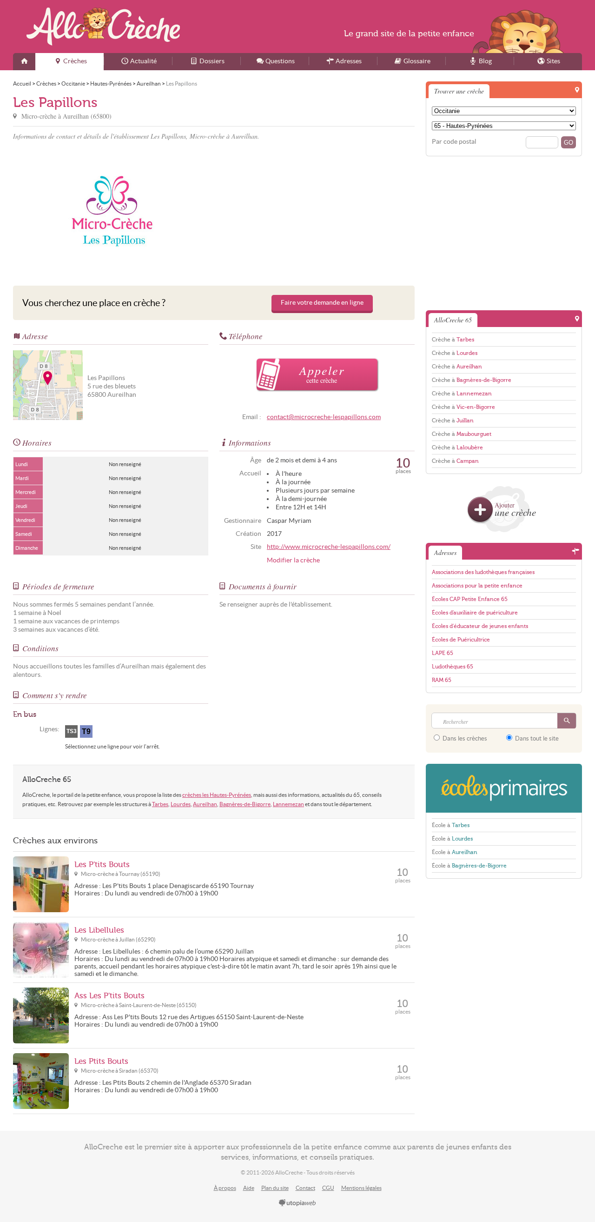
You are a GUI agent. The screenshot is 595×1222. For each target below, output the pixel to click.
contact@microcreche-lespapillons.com (324, 417)
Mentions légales (361, 1188)
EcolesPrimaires (504, 788)
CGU (328, 1188)
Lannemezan (288, 804)
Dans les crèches (464, 738)
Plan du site (275, 1188)
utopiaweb (297, 1203)
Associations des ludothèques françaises (483, 572)
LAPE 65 (442, 653)
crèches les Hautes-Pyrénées (216, 795)
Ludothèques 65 (452, 666)
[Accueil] (24, 61)
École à (450, 825)
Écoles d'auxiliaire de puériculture (475, 612)
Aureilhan (205, 804)
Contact (305, 1188)
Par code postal (454, 141)
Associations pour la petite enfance (477, 585)
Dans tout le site (536, 738)
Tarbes (160, 804)
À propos (225, 1188)
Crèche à (453, 339)
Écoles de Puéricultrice (461, 639)
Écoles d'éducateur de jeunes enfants (480, 626)
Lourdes (181, 804)
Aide (248, 1188)
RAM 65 (441, 680)
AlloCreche (103, 26)
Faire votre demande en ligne (322, 302)
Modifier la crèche (293, 560)
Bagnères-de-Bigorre (245, 804)
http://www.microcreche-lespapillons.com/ (328, 546)
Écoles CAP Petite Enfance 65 (470, 599)
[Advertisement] (316, 211)
